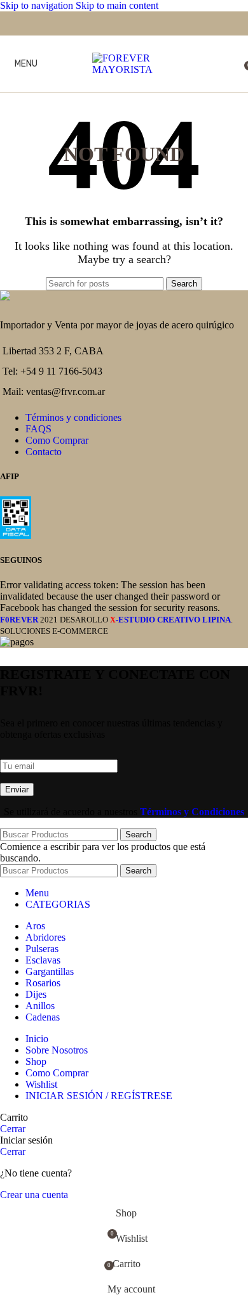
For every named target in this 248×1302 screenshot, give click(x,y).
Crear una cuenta (34, 1194)
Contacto (43, 451)
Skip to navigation (38, 5)
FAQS (38, 428)
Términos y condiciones (73, 417)
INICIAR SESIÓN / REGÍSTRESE (98, 1095)
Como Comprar (56, 440)
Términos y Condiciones (192, 811)
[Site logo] (124, 69)
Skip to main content (117, 5)
